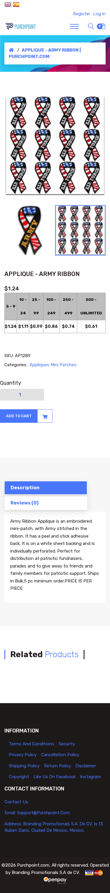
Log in (99, 13)
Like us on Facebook (54, 776)
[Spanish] (16, 5)
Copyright (19, 776)
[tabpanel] (55, 145)
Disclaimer (85, 765)
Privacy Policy (23, 754)
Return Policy (57, 765)
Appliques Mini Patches (53, 364)
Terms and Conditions (31, 744)
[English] (7, 5)
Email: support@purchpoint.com (37, 812)
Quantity (10, 383)
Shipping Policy (24, 765)
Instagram (90, 776)
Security (67, 744)
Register (81, 13)
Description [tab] (25, 487)
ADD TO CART (19, 416)
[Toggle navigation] (74, 26)
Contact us (16, 802)
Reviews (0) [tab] (24, 503)
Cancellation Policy (60, 754)
